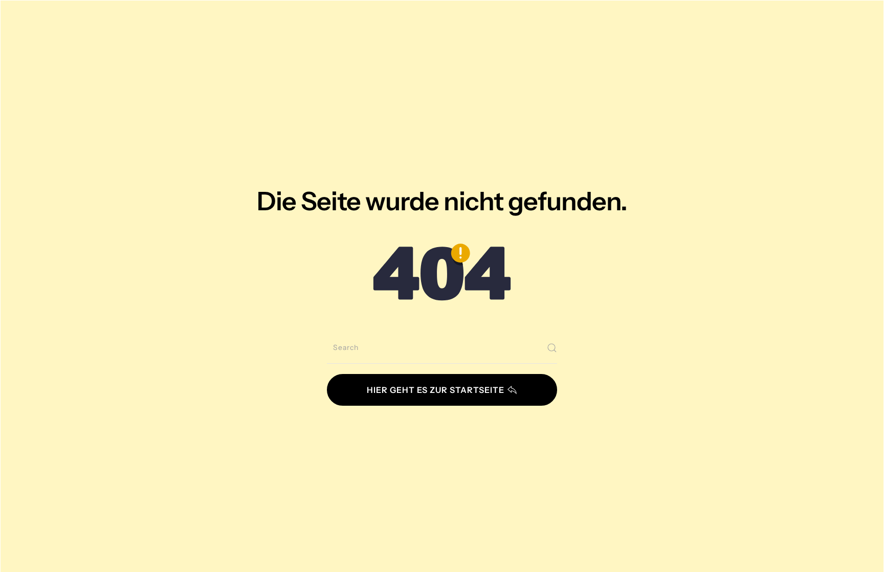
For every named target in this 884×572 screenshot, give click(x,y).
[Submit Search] (552, 348)
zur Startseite (435, 390)
